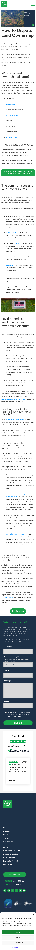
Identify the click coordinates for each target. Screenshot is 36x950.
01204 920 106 (18, 881)
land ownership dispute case (14, 419)
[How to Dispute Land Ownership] (18, 18)
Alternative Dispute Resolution (16, 534)
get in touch (9, 597)
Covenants (16, 243)
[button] (33, 915)
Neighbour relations (12, 137)
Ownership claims (12, 115)
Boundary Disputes (12, 232)
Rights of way (10, 104)
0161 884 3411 (17, 884)
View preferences (18, 943)
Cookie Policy (15, 947)
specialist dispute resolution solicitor (13, 399)
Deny (18, 937)
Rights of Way (10, 265)
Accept (18, 932)
